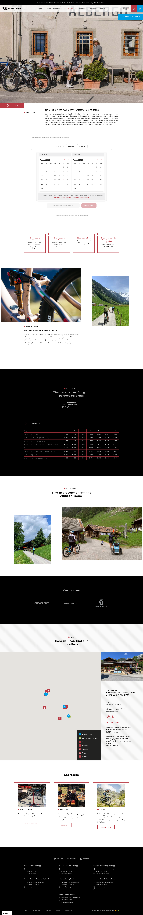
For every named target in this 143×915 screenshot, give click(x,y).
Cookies (58, 910)
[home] (11, 9)
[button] (2, 105)
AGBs (25, 910)
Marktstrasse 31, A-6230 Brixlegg (55, 2)
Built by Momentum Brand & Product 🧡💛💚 (105, 910)
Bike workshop (81, 9)
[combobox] (7, 913)
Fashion (48, 9)
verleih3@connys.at (112, 711)
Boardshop (57, 9)
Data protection (36, 910)
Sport (40, 9)
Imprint (48, 910)
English (5, 913)
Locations (93, 9)
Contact (102, 9)
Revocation (68, 910)
